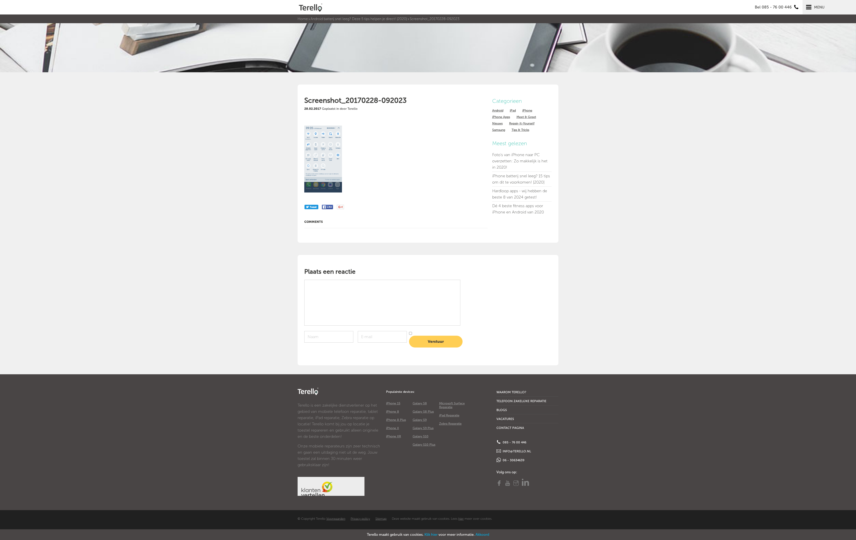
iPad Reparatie (449, 415)
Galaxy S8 (420, 403)
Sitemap (381, 519)
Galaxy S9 (420, 420)
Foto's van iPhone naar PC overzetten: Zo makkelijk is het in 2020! (519, 161)
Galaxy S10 (420, 436)
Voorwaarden (335, 519)
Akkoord (482, 534)
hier (461, 519)
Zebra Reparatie (450, 424)
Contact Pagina (510, 428)
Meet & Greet (526, 117)
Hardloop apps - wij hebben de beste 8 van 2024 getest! (519, 194)
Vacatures (505, 419)
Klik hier (431, 534)
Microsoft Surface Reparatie (452, 405)
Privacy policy (360, 519)
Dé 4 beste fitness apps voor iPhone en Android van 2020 (518, 209)
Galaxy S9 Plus (423, 428)
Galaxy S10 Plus (424, 445)
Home (303, 19)
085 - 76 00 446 (514, 442)
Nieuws (497, 123)
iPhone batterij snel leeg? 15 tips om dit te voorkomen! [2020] (521, 179)
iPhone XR (393, 436)
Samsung (498, 130)
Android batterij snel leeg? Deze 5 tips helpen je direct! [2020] (359, 19)
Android (497, 110)
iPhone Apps (501, 117)
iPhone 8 (392, 412)
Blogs (501, 410)
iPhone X (392, 428)
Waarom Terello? (511, 392)
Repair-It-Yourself (522, 123)
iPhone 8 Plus (396, 420)
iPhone (527, 110)
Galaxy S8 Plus (423, 412)
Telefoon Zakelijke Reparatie (521, 401)
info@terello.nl (516, 451)
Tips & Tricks (520, 130)
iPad (513, 110)
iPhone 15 (393, 403)
